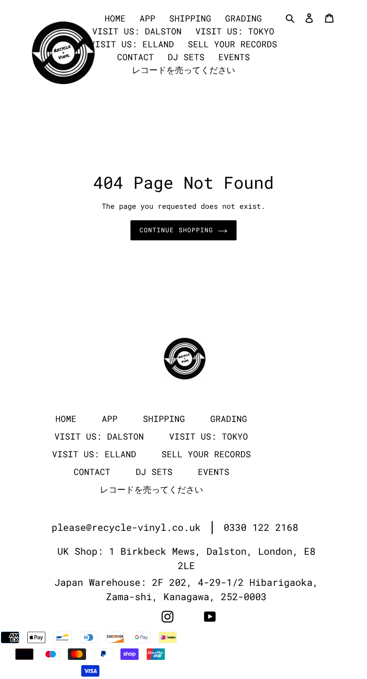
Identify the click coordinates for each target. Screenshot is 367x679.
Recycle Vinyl (294, 638)
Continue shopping (176, 230)
